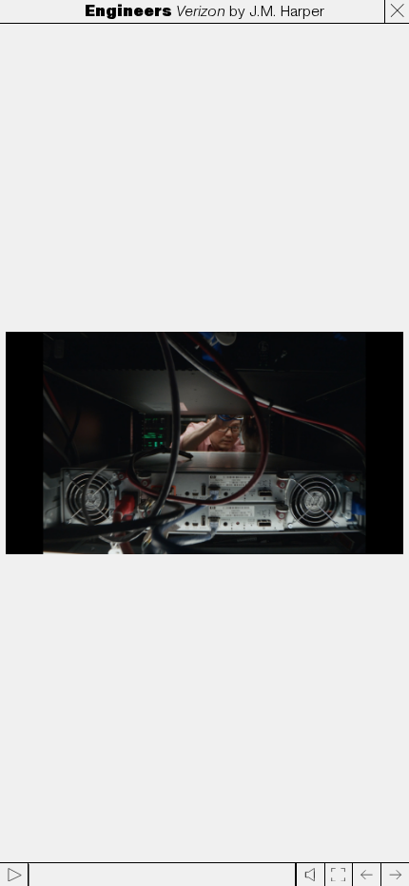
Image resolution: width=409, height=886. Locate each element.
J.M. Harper (286, 11)
